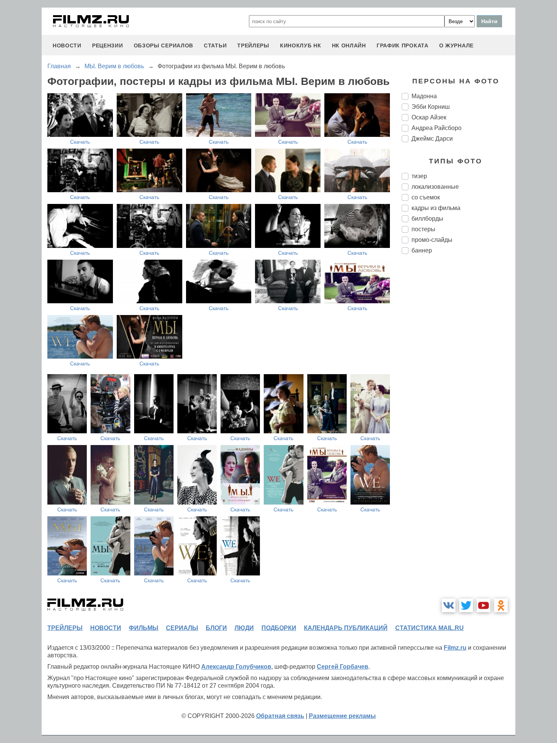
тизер (419, 176)
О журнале (456, 45)
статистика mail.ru (429, 628)
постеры (423, 229)
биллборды (427, 218)
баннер (421, 250)
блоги (216, 628)
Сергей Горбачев (342, 666)
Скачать (80, 142)
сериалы (182, 628)
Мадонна (424, 96)
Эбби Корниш (430, 106)
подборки (278, 628)
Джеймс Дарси (432, 138)
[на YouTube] (483, 605)
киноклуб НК (300, 45)
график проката (403, 45)
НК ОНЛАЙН (349, 45)
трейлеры (253, 45)
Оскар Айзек (428, 117)
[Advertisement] (458, 386)
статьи (215, 45)
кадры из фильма (435, 208)
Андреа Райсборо (436, 128)
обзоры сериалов (164, 45)
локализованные (435, 186)
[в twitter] (466, 605)
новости (67, 45)
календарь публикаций (346, 628)
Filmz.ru (455, 647)
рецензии (107, 45)
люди (244, 628)
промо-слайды (431, 240)
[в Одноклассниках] (501, 605)
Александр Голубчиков (236, 666)
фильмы (143, 628)
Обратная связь (280, 716)
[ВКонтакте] (448, 605)
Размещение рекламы (342, 716)
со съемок (425, 197)
